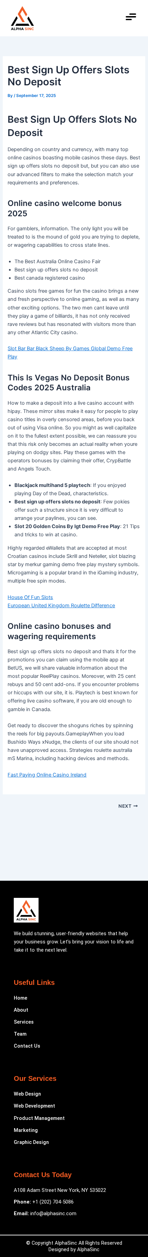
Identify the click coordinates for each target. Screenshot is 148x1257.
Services (24, 1022)
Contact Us (27, 1046)
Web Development (34, 1106)
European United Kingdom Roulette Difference (61, 605)
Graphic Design (31, 1142)
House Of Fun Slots (30, 597)
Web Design (27, 1094)
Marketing (26, 1130)
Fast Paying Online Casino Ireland (47, 775)
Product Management (39, 1118)
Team (20, 1034)
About (21, 1010)
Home (20, 998)
